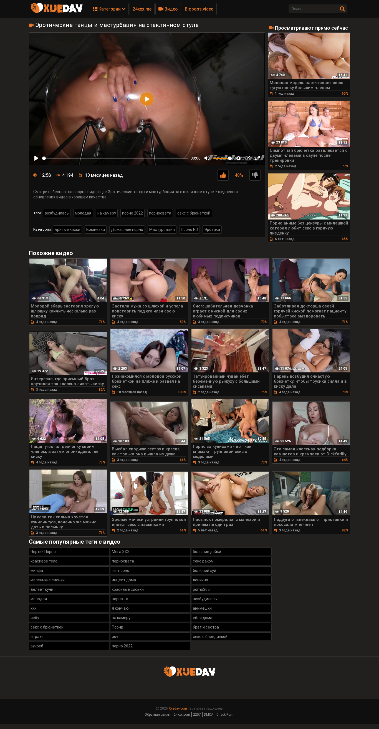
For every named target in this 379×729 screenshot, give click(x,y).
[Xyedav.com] (56, 12)
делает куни (42, 589)
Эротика (212, 229)
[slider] (115, 158)
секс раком (203, 561)
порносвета (160, 213)
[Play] (36, 158)
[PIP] (247, 158)
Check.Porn (224, 715)
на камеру (106, 213)
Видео (170, 9)
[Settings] (238, 158)
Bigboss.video (199, 9)
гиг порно (120, 570)
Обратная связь (157, 715)
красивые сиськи (128, 589)
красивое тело (44, 561)
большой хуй (204, 570)
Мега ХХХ (121, 551)
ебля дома (202, 618)
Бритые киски (67, 229)
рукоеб (37, 646)
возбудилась (57, 213)
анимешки (202, 608)
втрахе (37, 636)
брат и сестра (206, 627)
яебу (35, 618)
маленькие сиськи (48, 580)
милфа (37, 570)
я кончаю (120, 608)
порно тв (120, 599)
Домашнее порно (127, 229)
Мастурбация (162, 229)
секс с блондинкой (210, 636)
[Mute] (207, 158)
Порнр (117, 627)
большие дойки (207, 551)
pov (115, 636)
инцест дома (124, 580)
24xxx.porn (182, 715)
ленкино (200, 580)
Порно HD (189, 229)
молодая (83, 213)
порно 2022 (132, 213)
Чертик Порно (43, 551)
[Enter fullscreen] (257, 158)
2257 (197, 715)
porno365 (201, 589)
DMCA (208, 715)
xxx (33, 608)
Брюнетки (95, 229)
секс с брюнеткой (193, 213)
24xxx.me (142, 9)
